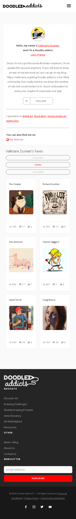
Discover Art (11, 398)
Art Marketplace (13, 421)
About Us (9, 448)
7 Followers (38, 172)
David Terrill (15, 299)
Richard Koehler (51, 184)
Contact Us (10, 454)
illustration (40, 116)
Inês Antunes (16, 241)
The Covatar (15, 184)
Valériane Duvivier (48, 45)
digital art (27, 116)
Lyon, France (38, 54)
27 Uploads (38, 158)
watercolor (12, 121)
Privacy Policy (31, 498)
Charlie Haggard (51, 241)
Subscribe (38, 478)
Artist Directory (12, 415)
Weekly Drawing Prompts (18, 410)
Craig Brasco (49, 299)
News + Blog (11, 442)
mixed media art (57, 116)
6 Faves (38, 165)
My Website (16, 139)
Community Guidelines (53, 498)
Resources (10, 427)
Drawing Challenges (15, 404)
